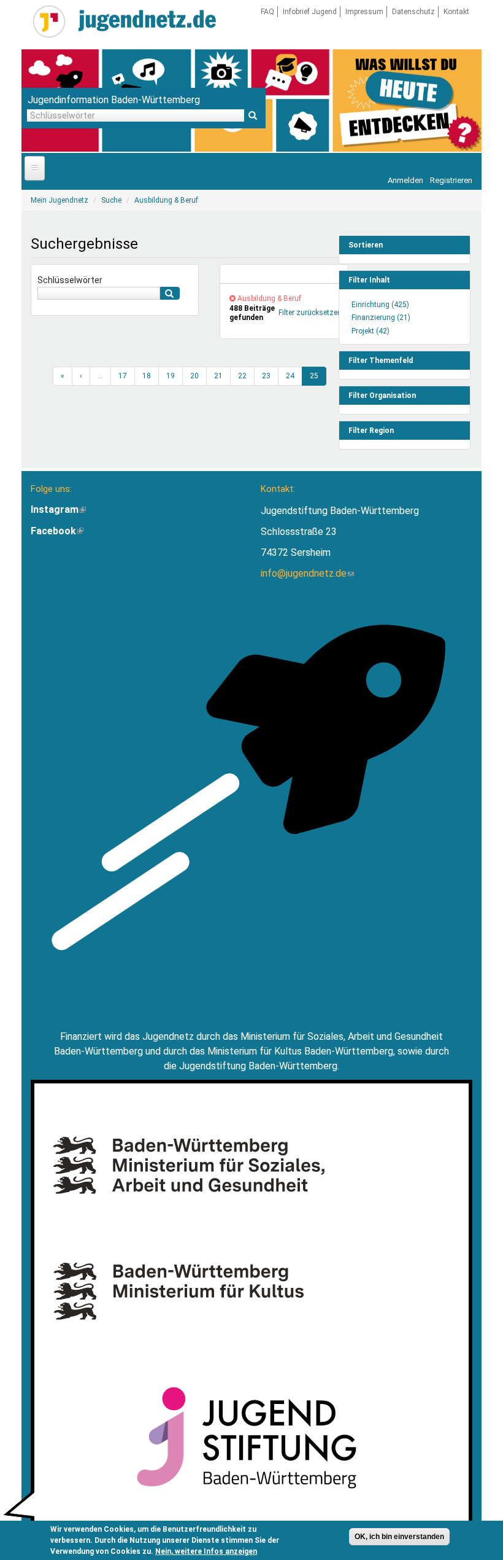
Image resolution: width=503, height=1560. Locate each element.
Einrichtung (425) (380, 304)
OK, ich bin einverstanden (399, 1536)
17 (122, 376)
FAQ (267, 11)
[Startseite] (49, 21)
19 (170, 376)
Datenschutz (413, 11)
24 (290, 376)
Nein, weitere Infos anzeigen (206, 1551)
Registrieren (451, 180)
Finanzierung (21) (380, 317)
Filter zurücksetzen (310, 312)
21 (218, 376)
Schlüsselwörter (69, 280)
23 (266, 376)
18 (146, 376)
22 (242, 376)
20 (194, 376)
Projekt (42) (370, 331)
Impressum (364, 11)
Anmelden (405, 180)
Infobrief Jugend (310, 11)
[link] (284, 274)
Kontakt (456, 11)
